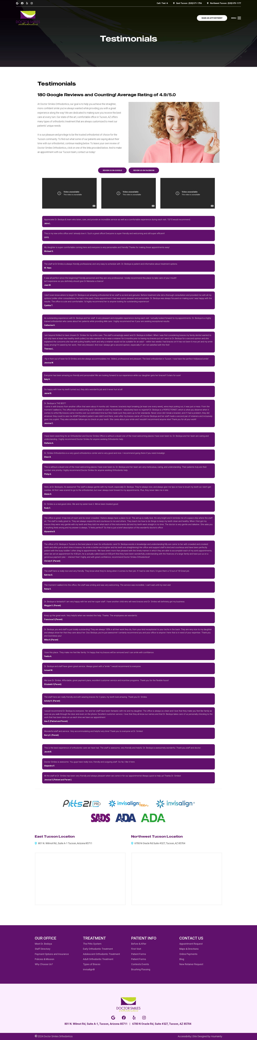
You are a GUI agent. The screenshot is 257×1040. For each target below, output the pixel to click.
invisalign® (89, 969)
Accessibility (184, 1036)
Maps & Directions (189, 948)
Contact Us (191, 938)
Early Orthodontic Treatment (98, 948)
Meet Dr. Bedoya (43, 943)
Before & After (138, 943)
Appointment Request (191, 943)
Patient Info (143, 938)
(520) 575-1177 (234, 3)
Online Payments (188, 954)
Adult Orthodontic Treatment (98, 959)
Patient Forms (138, 954)
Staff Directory (42, 948)
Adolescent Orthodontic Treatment (101, 954)
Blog (181, 959)
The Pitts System (92, 943)
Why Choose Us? (44, 964)
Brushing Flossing (140, 969)
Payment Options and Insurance (52, 954)
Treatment (94, 938)
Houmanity (216, 1036)
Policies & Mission (44, 959)
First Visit (136, 948)
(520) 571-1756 (195, 3)
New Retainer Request (191, 964)
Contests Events (140, 964)
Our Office (45, 938)
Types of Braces (91, 964)
